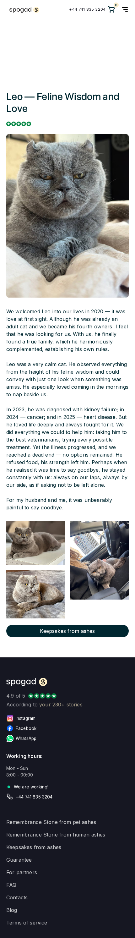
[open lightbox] (35, 543)
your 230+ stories (61, 704)
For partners (21, 872)
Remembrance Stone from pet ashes (51, 822)
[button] (125, 9)
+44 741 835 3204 (87, 9)
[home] (22, 9)
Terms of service (26, 922)
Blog (11, 910)
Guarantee (19, 860)
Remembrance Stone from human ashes (55, 834)
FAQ (11, 885)
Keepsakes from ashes (33, 847)
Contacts (17, 897)
